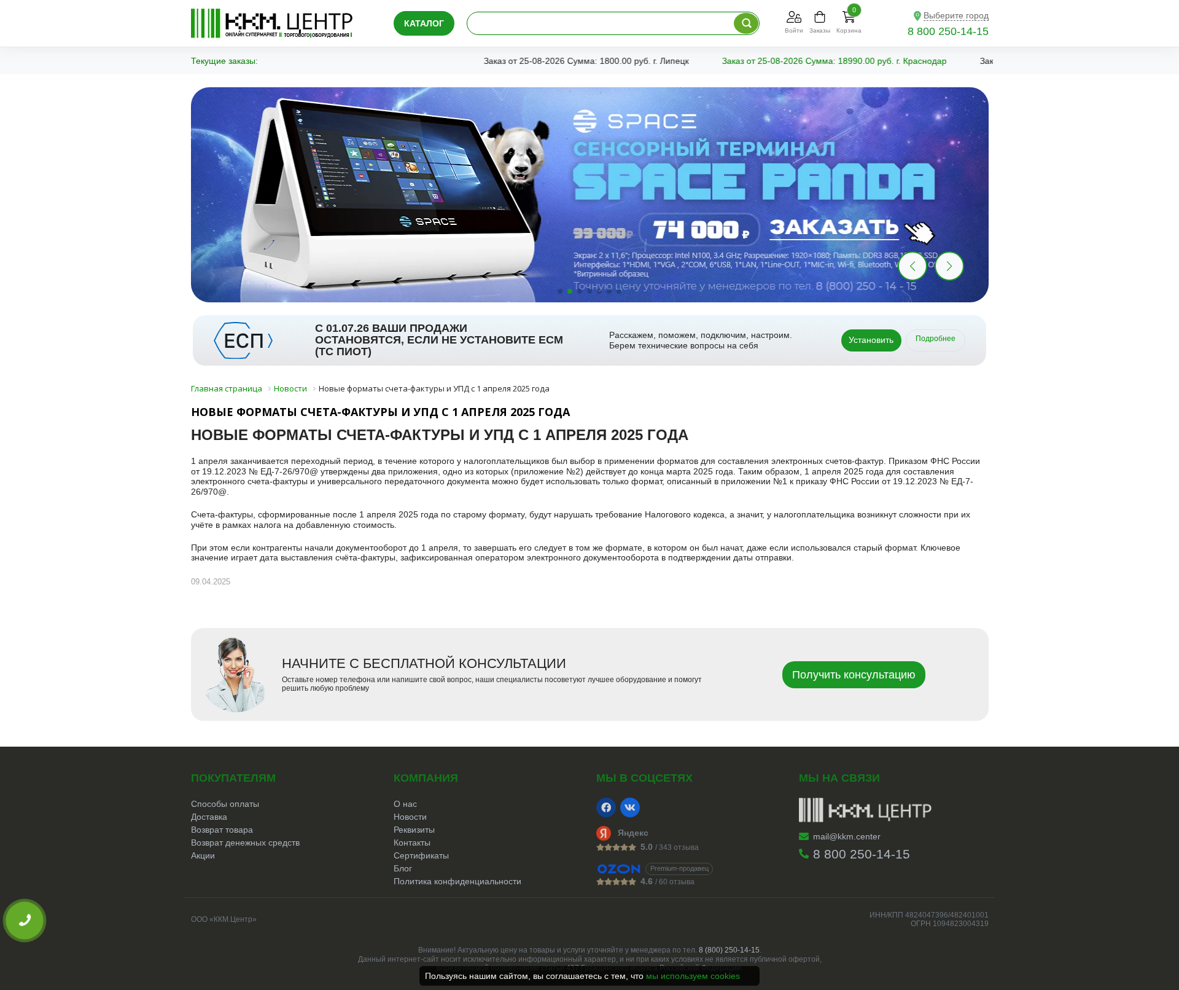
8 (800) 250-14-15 (729, 950)
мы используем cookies (693, 976)
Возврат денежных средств (245, 842)
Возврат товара (222, 830)
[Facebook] (606, 807)
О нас (405, 804)
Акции (203, 855)
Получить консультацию (854, 675)
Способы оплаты (225, 804)
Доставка (209, 817)
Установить (871, 340)
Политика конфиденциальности (457, 881)
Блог (403, 868)
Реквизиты (414, 830)
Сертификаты (421, 855)
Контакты (412, 842)
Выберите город (956, 15)
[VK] (630, 807)
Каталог (424, 23)
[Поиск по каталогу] (746, 23)
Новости (410, 817)
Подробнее (935, 338)
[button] (949, 266)
